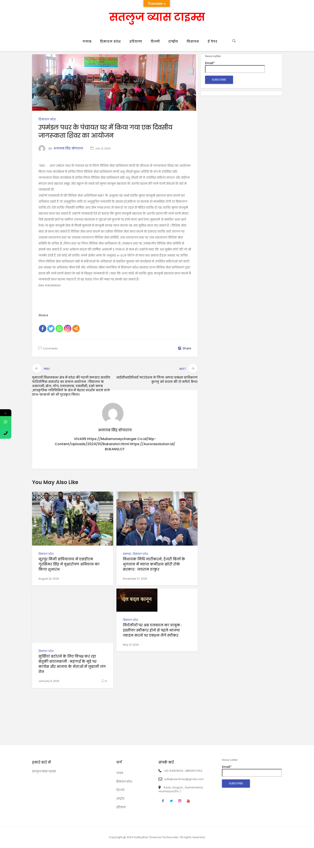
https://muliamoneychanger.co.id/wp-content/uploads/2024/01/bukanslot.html (105, 441)
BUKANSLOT (115, 449)
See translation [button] (49, 285)
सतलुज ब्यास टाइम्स (157, 17)
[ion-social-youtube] (188, 801)
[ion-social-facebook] (163, 801)
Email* (210, 63)
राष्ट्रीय (173, 41)
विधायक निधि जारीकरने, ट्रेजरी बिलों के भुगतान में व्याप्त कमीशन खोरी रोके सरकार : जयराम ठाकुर (154, 564)
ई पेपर (212, 41)
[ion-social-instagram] (180, 801)
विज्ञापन (193, 41)
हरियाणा (135, 41)
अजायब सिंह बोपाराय (68, 148)
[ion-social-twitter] (171, 801)
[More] (76, 328)
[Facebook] (42, 328)
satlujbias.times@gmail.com (184, 779)
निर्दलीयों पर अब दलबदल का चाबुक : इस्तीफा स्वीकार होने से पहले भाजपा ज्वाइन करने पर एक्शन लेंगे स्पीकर (152, 630)
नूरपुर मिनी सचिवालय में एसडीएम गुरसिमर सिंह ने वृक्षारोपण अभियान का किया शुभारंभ (69, 564)
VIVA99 (80, 438)
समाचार (127, 554)
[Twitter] (51, 328)
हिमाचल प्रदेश (110, 41)
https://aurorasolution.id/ (152, 444)
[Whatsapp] (59, 328)
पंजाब (87, 41)
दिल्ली (155, 41)
